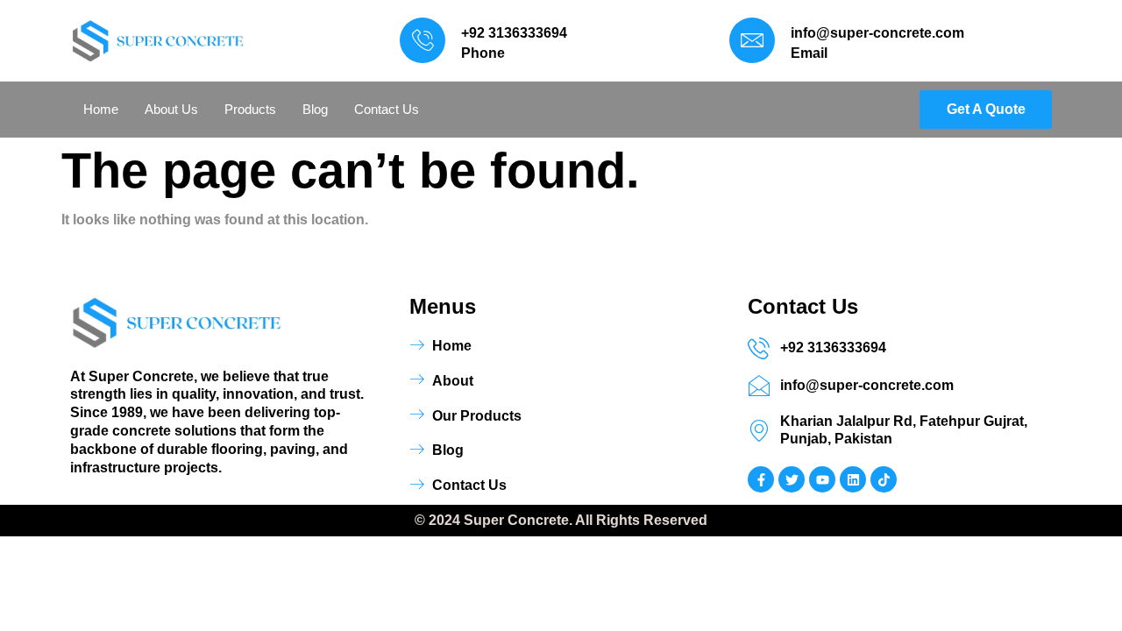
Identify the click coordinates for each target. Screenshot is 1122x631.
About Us (171, 109)
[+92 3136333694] (422, 40)
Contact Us (386, 109)
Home (100, 109)
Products (250, 109)
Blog (315, 109)
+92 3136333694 (514, 32)
